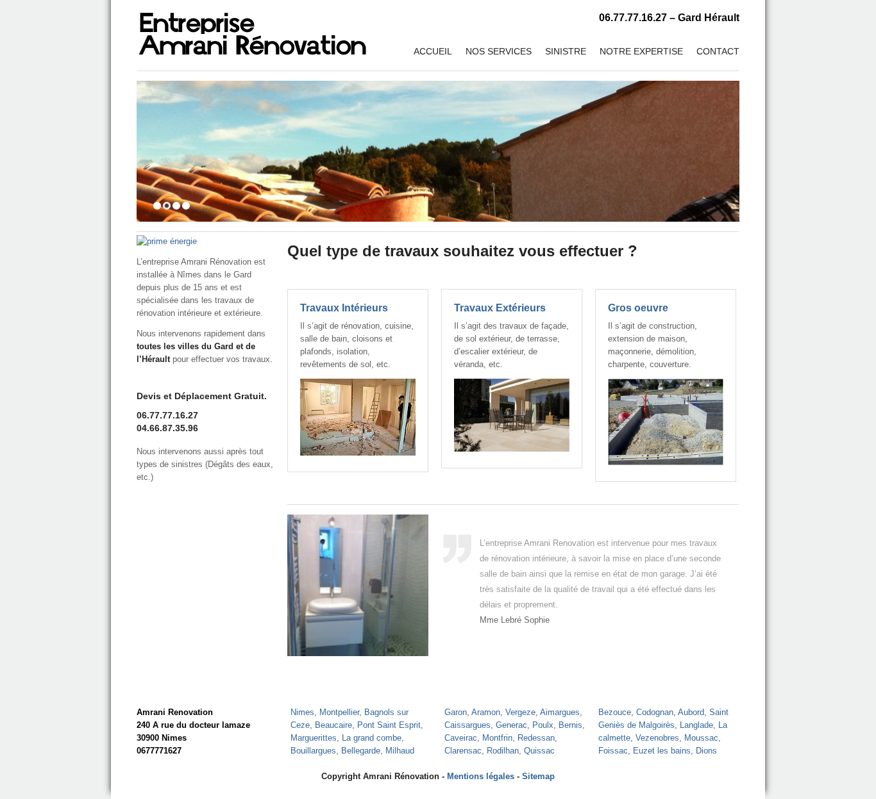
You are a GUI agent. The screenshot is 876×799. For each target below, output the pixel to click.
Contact (717, 51)
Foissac (613, 750)
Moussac (701, 738)
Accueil (433, 51)
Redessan (536, 738)
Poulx (542, 725)
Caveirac (460, 738)
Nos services (499, 51)
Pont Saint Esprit (389, 725)
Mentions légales (480, 776)
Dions (706, 750)
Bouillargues (313, 750)
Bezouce (614, 712)
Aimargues (560, 712)
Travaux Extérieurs (500, 307)
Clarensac (463, 750)
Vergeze (520, 712)
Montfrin (497, 738)
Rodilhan (503, 750)
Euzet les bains (662, 750)
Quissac (539, 750)
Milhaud (399, 750)
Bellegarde (360, 750)
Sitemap (538, 776)
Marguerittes (314, 738)
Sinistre (565, 51)
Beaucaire (333, 725)
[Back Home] (252, 29)
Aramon (485, 712)
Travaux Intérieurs (344, 307)
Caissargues (467, 725)
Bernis (570, 725)
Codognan (654, 712)
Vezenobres (657, 738)
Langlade (696, 725)
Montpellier (339, 712)
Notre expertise (641, 51)
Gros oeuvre (638, 307)
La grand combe (371, 738)
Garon (455, 712)
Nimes (302, 712)
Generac (511, 725)
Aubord (691, 712)
